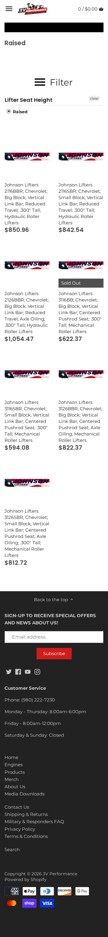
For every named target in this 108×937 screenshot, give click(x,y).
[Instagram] (37, 671)
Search (12, 849)
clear (94, 98)
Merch (11, 779)
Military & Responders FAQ (34, 821)
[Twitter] (9, 671)
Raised (20, 111)
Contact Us (16, 807)
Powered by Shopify (25, 879)
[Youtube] (28, 671)
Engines (13, 764)
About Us (14, 786)
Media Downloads (24, 794)
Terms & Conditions (26, 836)
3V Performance (60, 873)
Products (14, 772)
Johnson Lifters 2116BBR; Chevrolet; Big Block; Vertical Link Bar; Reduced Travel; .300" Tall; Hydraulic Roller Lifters (25, 204)
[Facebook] (18, 671)
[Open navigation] (9, 8)
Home (11, 757)
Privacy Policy (19, 829)
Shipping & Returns (26, 814)
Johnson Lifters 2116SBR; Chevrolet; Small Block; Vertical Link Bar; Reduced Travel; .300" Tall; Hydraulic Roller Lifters (80, 204)
